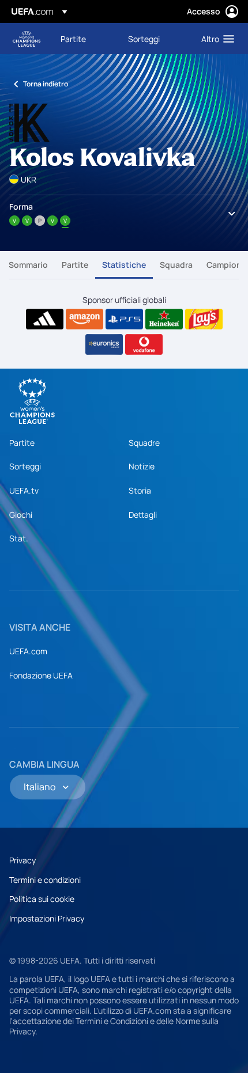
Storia (140, 490)
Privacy (22, 860)
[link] (73, 38)
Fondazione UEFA (41, 675)
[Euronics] (104, 344)
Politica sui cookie (41, 898)
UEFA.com (28, 651)
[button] (215, 38)
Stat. (18, 538)
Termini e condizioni (45, 879)
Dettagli (143, 514)
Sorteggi (25, 466)
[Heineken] (164, 319)
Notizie (142, 466)
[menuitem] (84, 38)
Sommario (28, 264)
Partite (75, 264)
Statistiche (124, 264)
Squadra (176, 264)
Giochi (20, 514)
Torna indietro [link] (45, 84)
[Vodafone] (144, 344)
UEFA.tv (24, 490)
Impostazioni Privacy (46, 918)
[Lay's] (204, 319)
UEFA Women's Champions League (26, 39)
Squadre (144, 442)
